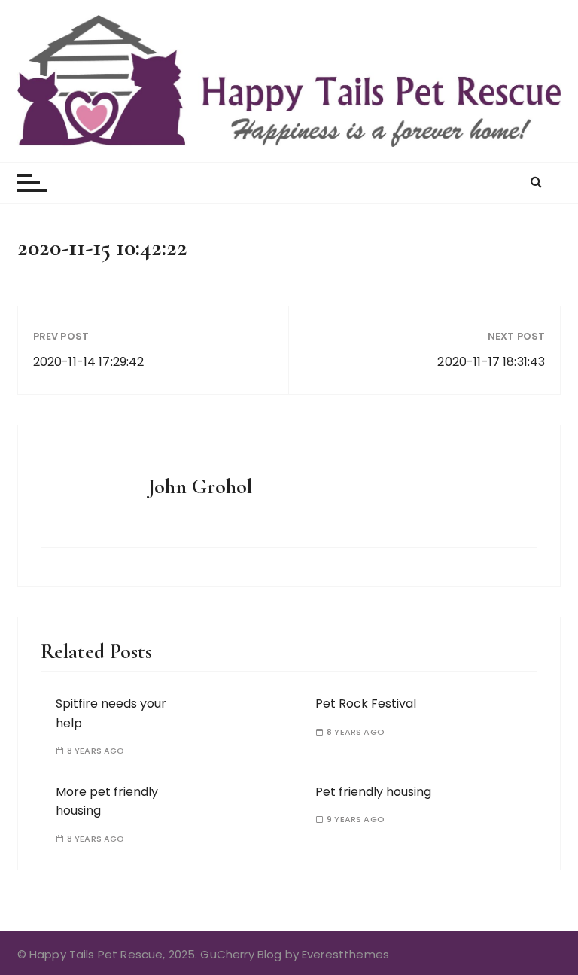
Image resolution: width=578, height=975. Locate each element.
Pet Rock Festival (365, 703)
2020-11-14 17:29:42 (88, 361)
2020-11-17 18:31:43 (491, 361)
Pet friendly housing (373, 791)
